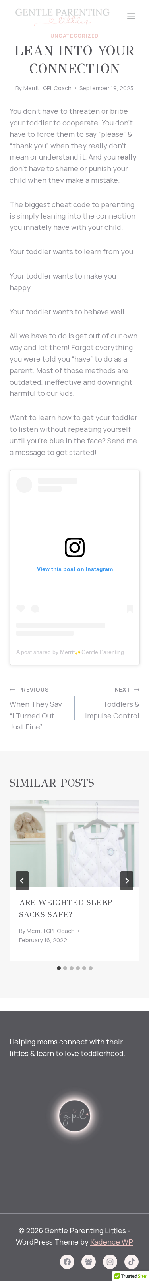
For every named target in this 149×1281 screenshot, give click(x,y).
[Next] (126, 880)
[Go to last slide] (22, 880)
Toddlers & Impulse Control (112, 703)
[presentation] (74, 843)
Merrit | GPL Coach (47, 88)
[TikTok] (131, 1262)
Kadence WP (111, 1242)
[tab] (59, 968)
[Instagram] (110, 1262)
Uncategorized (74, 35)
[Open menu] (131, 16)
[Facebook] (67, 1262)
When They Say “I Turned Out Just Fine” (36, 708)
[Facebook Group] (88, 1262)
